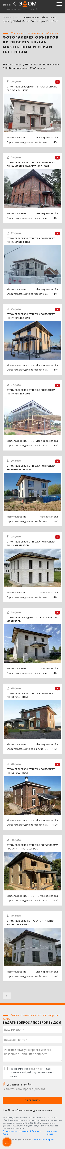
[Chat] (7, 1142)
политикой (37, 1068)
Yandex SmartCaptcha (44, 1139)
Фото (18, 17)
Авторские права (52, 1132)
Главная (7, 17)
